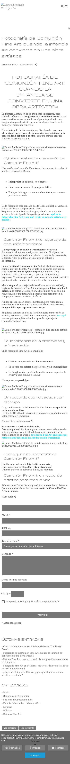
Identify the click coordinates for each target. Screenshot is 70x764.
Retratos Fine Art (10, 64)
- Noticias (7, 707)
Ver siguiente (27, 727)
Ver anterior (10, 727)
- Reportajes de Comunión (16, 696)
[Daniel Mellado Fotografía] (18, 6)
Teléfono (6, 528)
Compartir (8, 496)
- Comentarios (26, 64)
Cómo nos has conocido (14, 579)
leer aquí (61, 315)
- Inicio (5, 692)
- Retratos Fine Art (11, 714)
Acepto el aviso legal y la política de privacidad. (31, 601)
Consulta (7, 553)
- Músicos (7, 710)
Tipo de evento (11, 541)
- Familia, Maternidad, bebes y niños (21, 703)
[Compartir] (36, 64)
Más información (12, 748)
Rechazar (59, 748)
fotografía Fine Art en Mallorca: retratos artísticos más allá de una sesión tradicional (34, 436)
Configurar (35, 748)
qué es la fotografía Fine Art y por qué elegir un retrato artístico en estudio (34, 217)
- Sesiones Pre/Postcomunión (17, 699)
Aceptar (36, 755)
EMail (6, 515)
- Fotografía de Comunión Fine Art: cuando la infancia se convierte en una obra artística (32, 654)
